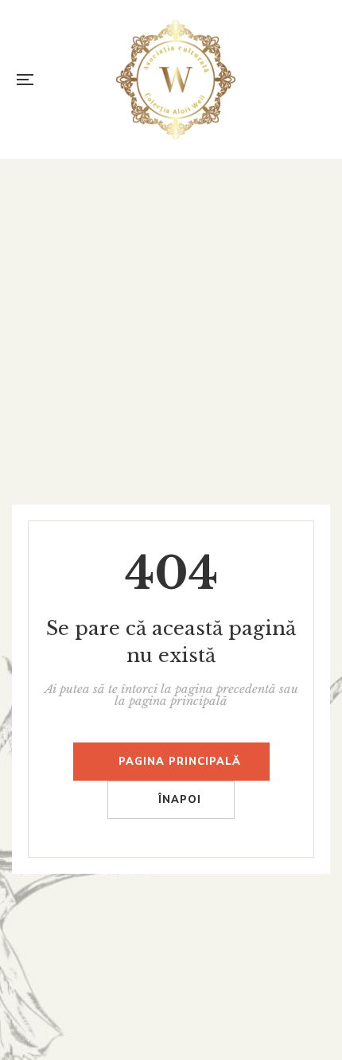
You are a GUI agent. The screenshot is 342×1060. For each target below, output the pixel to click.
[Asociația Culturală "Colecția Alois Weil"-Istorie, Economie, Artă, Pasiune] (175, 79)
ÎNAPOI (179, 800)
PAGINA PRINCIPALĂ (180, 761)
